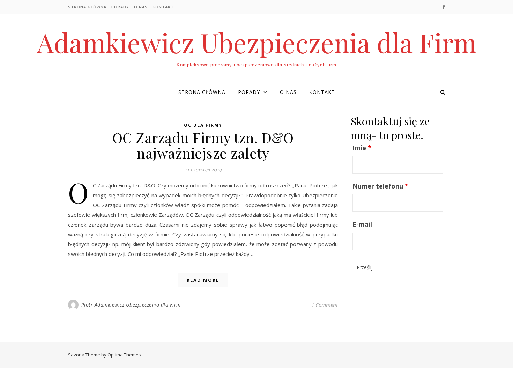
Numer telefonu (380, 186)
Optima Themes (124, 355)
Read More (203, 280)
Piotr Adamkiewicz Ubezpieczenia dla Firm (131, 304)
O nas (141, 6)
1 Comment (324, 304)
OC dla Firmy (203, 125)
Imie (361, 147)
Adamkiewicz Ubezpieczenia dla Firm (256, 42)
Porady (120, 6)
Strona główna (87, 6)
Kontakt (163, 6)
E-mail (362, 224)
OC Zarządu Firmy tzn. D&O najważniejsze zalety (203, 145)
